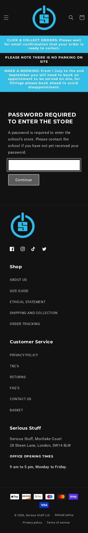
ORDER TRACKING (25, 324)
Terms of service (58, 522)
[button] (6, 17)
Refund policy (64, 515)
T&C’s (14, 366)
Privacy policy (32, 522)
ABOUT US (18, 280)
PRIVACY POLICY (24, 355)
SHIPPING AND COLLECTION (34, 313)
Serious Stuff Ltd (38, 515)
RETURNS (18, 377)
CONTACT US (20, 399)
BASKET (16, 410)
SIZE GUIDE (19, 291)
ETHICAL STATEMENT (27, 302)
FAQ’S (15, 388)
